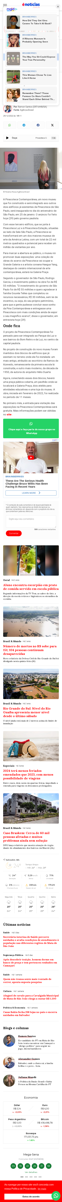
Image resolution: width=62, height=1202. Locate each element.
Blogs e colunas (16, 1028)
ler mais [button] (42, 1188)
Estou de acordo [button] (31, 1196)
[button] (22, 1177)
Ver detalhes (31, 1172)
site (9, 414)
